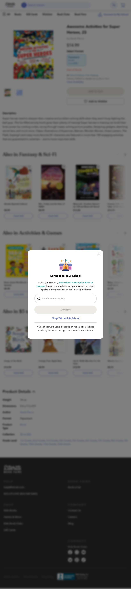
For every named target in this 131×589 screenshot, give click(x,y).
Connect (65, 309)
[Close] (98, 254)
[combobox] (66, 298)
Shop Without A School (66, 318)
